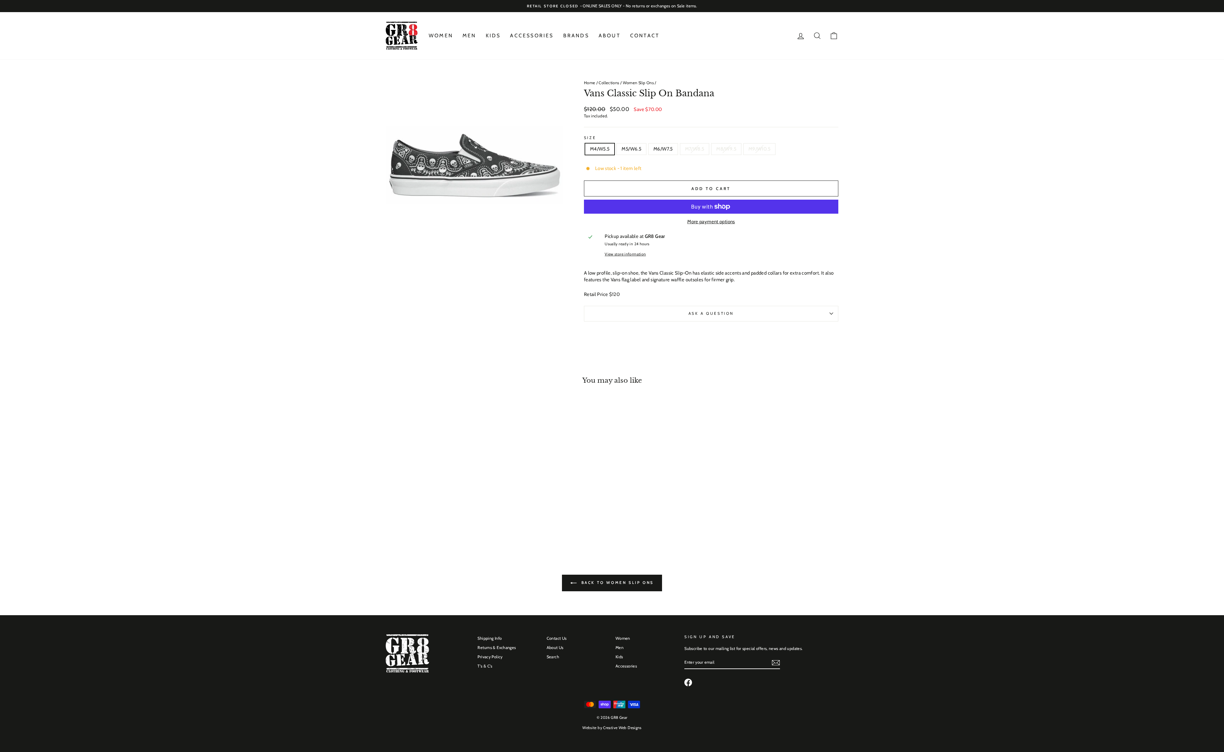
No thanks (612, 396)
